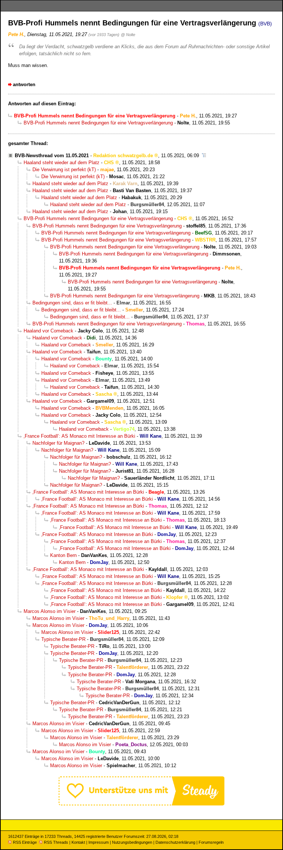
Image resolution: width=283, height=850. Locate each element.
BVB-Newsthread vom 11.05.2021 (52, 155)
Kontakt (78, 842)
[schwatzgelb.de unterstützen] (141, 804)
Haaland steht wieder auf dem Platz (61, 162)
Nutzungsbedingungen (132, 842)
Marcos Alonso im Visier (50, 611)
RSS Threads (56, 842)
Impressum (98, 842)
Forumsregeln (211, 842)
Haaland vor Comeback (48, 331)
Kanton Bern (63, 555)
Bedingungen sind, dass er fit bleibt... (72, 303)
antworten (24, 84)
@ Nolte (128, 34)
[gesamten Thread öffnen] (204, 155)
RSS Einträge (25, 842)
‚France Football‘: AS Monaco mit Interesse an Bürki (79, 436)
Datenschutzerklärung (175, 842)
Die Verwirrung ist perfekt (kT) (64, 169)
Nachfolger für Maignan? (58, 443)
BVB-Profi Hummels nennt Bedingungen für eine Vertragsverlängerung (98, 123)
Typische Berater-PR (63, 639)
